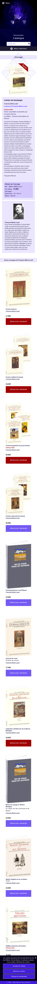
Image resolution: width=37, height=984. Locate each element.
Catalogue (18, 38)
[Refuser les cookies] (35, 958)
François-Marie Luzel (13, 311)
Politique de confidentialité (19, 976)
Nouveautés (18, 35)
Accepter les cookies (19, 966)
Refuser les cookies (19, 971)
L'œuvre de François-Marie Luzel (15, 106)
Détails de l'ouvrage (17, 322)
